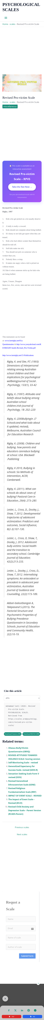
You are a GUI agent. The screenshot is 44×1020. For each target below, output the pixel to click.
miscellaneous (10, 106)
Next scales (22, 834)
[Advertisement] (22, 49)
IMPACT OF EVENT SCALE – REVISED (25, 795)
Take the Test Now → (22, 186)
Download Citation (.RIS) (13, 734)
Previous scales (22, 827)
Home (5, 24)
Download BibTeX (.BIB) (31, 734)
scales (12, 24)
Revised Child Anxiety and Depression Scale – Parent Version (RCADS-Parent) (24, 810)
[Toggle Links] (5, 998)
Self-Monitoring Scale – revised (23, 762)
